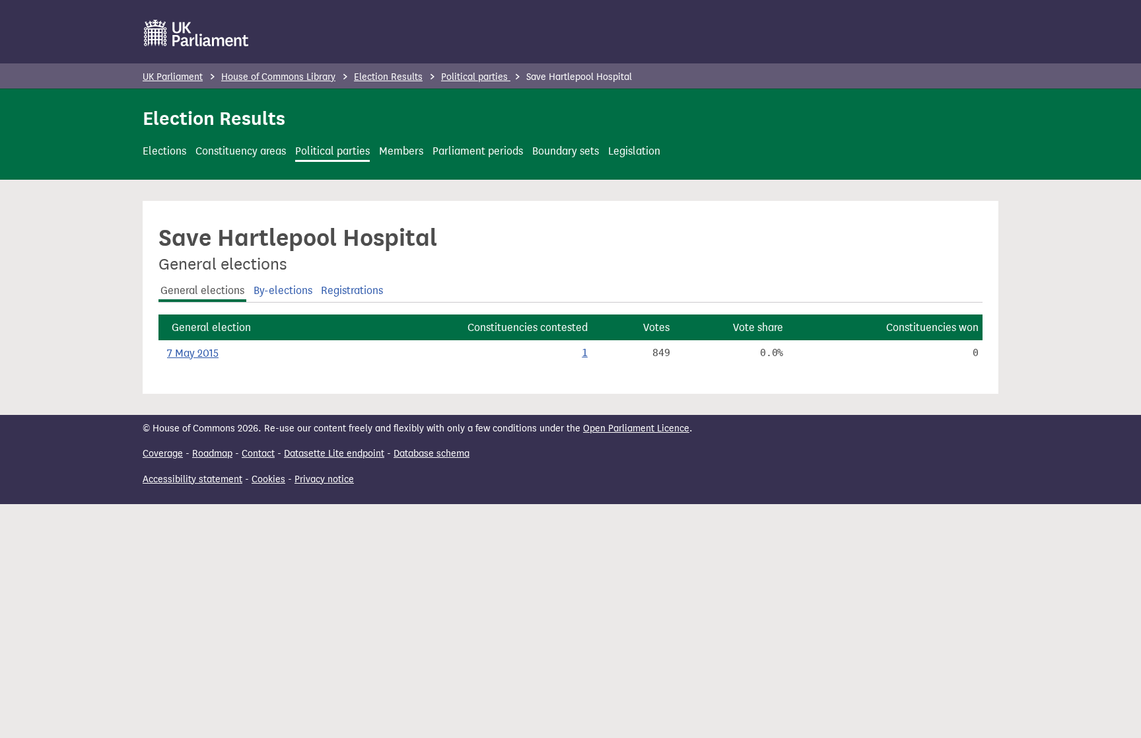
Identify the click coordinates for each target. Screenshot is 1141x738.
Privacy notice (324, 479)
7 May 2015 (193, 353)
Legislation (634, 151)
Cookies (268, 479)
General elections (202, 290)
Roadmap (212, 453)
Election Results (388, 77)
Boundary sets (565, 151)
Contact (258, 453)
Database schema (431, 453)
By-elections (283, 290)
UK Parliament (173, 77)
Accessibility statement (192, 479)
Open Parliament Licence (636, 428)
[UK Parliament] (196, 33)
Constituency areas (240, 151)
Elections (164, 151)
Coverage (163, 453)
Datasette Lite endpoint (334, 453)
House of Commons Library (278, 77)
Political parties (475, 77)
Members (401, 151)
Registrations (352, 290)
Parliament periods (477, 151)
